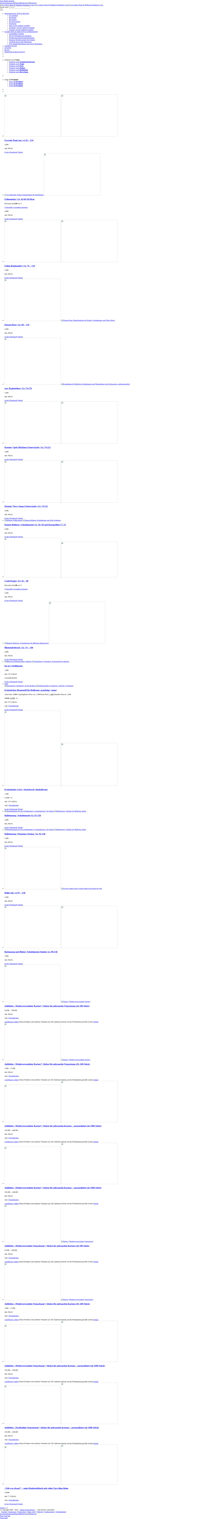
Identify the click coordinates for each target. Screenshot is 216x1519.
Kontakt (4, 1512)
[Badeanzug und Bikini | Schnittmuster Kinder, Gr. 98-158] (110, 927)
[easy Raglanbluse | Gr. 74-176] (110, 361)
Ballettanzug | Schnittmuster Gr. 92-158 (22, 815)
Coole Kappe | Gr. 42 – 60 (16, 581)
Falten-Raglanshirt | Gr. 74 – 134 (19, 266)
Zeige (16, 82)
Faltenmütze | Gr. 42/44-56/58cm (19, 199)
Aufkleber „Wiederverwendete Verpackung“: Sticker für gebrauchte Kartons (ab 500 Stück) (46, 1246)
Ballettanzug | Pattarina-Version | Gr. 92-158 (24, 834)
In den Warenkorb (10, 152)
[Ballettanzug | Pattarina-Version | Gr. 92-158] (110, 830)
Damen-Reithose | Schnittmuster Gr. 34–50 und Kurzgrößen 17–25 (35, 525)
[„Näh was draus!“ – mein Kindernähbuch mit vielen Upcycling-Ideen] (110, 1464)
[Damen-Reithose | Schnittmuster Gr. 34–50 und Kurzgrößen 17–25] (110, 520)
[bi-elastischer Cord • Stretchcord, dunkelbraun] (110, 748)
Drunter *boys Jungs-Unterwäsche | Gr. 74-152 (26, 506)
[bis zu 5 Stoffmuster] (110, 662)
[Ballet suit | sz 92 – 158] (110, 868)
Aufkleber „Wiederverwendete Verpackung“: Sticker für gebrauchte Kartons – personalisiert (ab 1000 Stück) (54, 1366)
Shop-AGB (31, 1512)
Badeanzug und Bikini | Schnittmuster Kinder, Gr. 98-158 (30, 952)
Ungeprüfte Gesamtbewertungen (16, 207)
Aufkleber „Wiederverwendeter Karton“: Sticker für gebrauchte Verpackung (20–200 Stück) (47, 1064)
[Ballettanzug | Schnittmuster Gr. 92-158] (110, 811)
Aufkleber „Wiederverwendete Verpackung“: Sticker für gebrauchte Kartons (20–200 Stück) (47, 1304)
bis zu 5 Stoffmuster (13, 666)
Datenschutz (21, 1512)
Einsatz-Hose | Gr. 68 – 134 (16, 325)
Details (20, 152)
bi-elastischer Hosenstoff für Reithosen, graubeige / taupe (30, 690)
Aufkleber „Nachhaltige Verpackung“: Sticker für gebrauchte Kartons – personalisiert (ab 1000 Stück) (51, 1427)
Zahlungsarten (49, 1512)
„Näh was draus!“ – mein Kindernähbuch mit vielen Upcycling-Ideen (36, 1488)
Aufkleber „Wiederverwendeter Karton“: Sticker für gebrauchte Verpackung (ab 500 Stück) (46, 1006)
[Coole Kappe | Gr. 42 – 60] (110, 558)
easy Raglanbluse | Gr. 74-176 (18, 388)
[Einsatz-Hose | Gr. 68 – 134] (110, 300)
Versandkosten (13, 706)
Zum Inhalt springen (7, 1)
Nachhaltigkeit (61, 1512)
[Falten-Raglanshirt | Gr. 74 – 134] (110, 241)
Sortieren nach (22, 62)
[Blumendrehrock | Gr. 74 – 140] (110, 623)
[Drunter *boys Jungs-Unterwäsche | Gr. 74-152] (110, 481)
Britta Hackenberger (27, 1510)
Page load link (5, 1516)
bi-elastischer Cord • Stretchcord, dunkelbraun (26, 789)
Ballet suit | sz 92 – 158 (14, 893)
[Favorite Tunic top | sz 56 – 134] (110, 115)
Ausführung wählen (11, 1022)
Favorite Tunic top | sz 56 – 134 (18, 140)
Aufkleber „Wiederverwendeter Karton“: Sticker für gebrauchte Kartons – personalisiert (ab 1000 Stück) (52, 1126)
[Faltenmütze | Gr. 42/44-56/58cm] (110, 174)
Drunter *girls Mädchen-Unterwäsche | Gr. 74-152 (27, 447)
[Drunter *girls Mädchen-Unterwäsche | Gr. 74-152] (110, 422)
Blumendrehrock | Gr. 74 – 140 (18, 647)
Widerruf (40, 1512)
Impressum (12, 1512)
